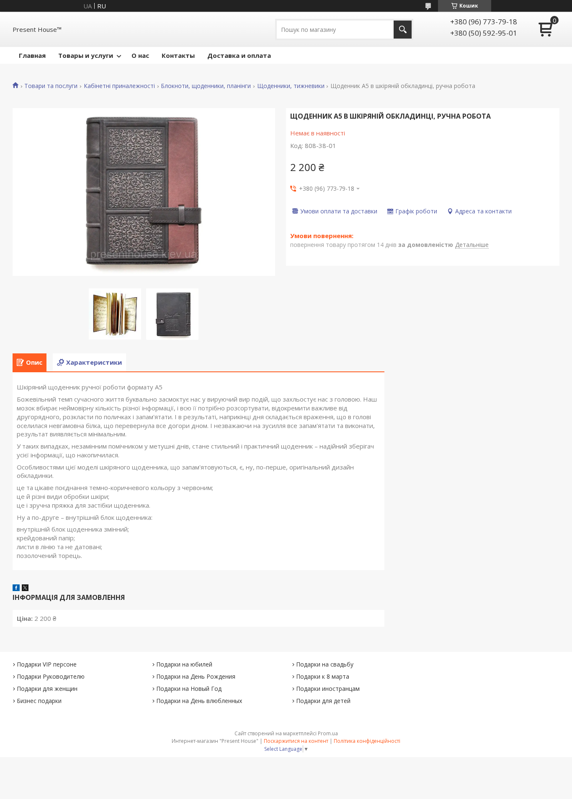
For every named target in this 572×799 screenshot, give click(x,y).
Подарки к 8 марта (322, 676)
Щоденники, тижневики (291, 86)
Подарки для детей (323, 701)
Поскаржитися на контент (296, 741)
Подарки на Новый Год (189, 689)
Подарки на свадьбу (324, 664)
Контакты (178, 55)
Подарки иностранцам (328, 689)
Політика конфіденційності (367, 741)
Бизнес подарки (39, 701)
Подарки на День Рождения (195, 676)
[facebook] (16, 588)
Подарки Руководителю (51, 676)
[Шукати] (403, 30)
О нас (140, 55)
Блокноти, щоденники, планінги (206, 86)
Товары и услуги (85, 55)
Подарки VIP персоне (47, 664)
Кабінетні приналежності (119, 86)
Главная (32, 55)
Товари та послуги (50, 86)
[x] (25, 588)
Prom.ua (328, 733)
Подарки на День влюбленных (199, 701)
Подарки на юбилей (184, 664)
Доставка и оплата (239, 55)
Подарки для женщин (47, 689)
